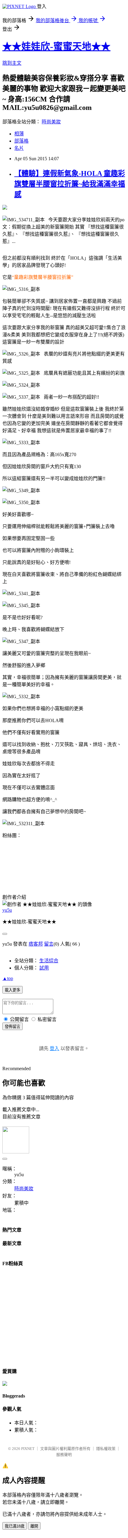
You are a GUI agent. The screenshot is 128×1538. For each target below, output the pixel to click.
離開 (34, 1526)
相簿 (19, 133)
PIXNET (28, 1448)
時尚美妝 (51, 121)
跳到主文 (11, 63)
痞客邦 (36, 943)
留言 (49, 943)
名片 (19, 148)
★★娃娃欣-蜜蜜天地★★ (56, 46)
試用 (44, 967)
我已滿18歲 (14, 1526)
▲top (7, 978)
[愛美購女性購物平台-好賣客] (4, 1384)
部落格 (21, 140)
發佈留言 (12, 1026)
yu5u (7, 910)
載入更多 (12, 990)
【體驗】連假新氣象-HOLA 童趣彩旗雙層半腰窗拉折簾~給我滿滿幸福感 (69, 184)
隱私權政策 (105, 1448)
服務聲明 (64, 1454)
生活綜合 (48, 960)
